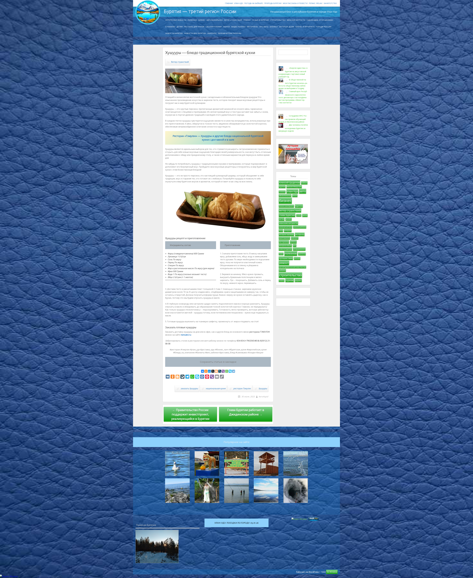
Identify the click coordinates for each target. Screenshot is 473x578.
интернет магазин (286, 234)
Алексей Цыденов (289, 182)
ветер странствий (290, 210)
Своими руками (214, 26)
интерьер (299, 234)
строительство (290, 275)
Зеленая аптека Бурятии (229, 33)
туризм (289, 280)
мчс (294, 245)
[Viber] (223, 371)
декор (305, 215)
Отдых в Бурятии (260, 20)
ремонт (247, 20)
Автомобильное (215, 20)
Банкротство (330, 3)
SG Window (332, 571)
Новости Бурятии (174, 33)
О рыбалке (170, 26)
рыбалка (282, 270)
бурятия (298, 206)
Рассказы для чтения (194, 26)
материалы (284, 242)
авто (302, 191)
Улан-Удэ (238, 3)
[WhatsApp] (226, 371)
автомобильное (285, 196)
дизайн (288, 219)
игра (281, 231)
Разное (226, 26)
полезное (291, 253)
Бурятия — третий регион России (200, 11)
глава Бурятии (287, 215)
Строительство (278, 20)
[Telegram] (233, 371)
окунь (281, 254)
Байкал (304, 183)
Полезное (192, 20)
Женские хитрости (296, 20)
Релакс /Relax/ (315, 3)
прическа (301, 254)
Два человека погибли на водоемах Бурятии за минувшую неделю (293, 128)
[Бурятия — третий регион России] (148, 12)
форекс (298, 280)
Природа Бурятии (272, 3)
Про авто (263, 26)
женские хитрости (288, 223)
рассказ (297, 258)
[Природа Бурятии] (157, 546)
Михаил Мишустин (294, 186)
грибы (299, 215)
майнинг (294, 238)
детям (281, 219)
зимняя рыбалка (300, 227)
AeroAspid (263, 396)
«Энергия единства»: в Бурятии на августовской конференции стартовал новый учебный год (293, 72)
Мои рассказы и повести (295, 3)
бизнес (285, 200)
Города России (323, 26)
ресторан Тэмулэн (242, 388)
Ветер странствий (233, 20)
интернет (287, 231)
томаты (281, 280)
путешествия (286, 258)
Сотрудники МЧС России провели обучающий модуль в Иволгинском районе (293, 119)
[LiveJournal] (219, 371)
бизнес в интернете (286, 206)
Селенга (282, 192)
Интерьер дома (286, 26)
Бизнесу (274, 26)
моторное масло (285, 245)
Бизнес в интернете (305, 26)
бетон (295, 196)
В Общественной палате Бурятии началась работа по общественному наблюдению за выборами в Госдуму (293, 84)
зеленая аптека (285, 227)
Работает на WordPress (307, 571)
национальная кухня (216, 388)
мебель (293, 242)
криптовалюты (284, 238)
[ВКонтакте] (202, 371)
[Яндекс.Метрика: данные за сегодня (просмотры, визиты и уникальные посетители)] (9, 576)
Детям (180, 26)
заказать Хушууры (189, 388)
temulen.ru (186, 334)
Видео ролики (238, 26)
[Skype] (230, 371)
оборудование (299, 249)
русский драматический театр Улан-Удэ (292, 267)
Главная (229, 3)
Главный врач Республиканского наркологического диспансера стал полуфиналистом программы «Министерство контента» (293, 97)
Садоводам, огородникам (320, 20)
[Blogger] (216, 371)
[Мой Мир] (209, 371)
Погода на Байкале (253, 3)
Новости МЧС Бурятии (195, 33)
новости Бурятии (285, 249)
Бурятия (282, 187)
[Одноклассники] (205, 371)
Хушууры (263, 388)
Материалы (252, 26)
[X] (212, 371)
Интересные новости (175, 20)
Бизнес (201, 20)
